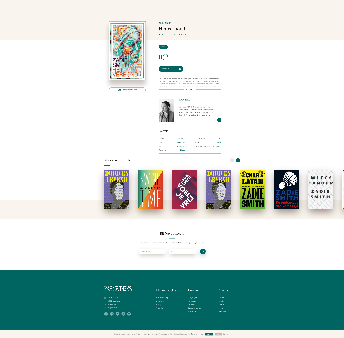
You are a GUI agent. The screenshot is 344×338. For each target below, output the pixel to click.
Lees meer (226, 334)
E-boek (163, 47)
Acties (221, 308)
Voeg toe (165, 68)
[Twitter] (129, 314)
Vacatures (191, 305)
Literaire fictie (173, 35)
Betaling (158, 305)
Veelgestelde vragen (162, 298)
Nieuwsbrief (192, 311)
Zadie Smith (165, 22)
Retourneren (160, 301)
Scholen (221, 305)
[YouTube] (117, 314)
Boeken (164, 35)
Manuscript (192, 301)
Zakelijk (221, 301)
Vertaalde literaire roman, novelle (189, 35)
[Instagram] (123, 314)
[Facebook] (106, 314)
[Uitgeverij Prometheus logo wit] (118, 288)
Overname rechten (194, 308)
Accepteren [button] (209, 334)
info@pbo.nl (112, 304)
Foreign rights (192, 298)
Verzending (159, 308)
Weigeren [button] (218, 334)
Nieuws (221, 298)
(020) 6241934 (112, 308)
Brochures (222, 311)
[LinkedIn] (112, 314)
